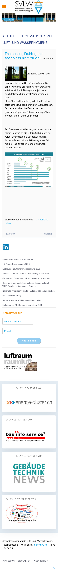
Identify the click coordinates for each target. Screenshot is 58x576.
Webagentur (41, 561)
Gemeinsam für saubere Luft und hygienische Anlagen (26, 278)
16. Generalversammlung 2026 (16, 264)
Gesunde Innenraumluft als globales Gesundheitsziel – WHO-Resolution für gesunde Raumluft (26, 284)
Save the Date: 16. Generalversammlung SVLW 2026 (25, 274)
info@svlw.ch (40, 544)
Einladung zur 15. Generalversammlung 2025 (22, 305)
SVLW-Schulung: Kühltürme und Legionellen (22, 300)
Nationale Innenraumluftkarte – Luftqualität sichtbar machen (28, 291)
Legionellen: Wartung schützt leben (17, 259)
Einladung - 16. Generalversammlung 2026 (21, 269)
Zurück (11, 234)
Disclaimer (24, 561)
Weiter (47, 234)
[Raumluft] (19, 360)
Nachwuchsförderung (11, 296)
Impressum (8, 561)
